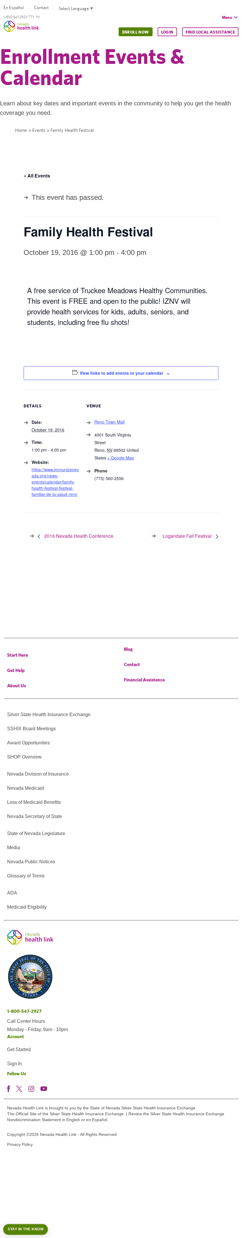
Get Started (19, 1049)
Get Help (16, 670)
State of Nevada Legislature (36, 833)
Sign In (14, 1063)
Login (167, 32)
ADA (12, 892)
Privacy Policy (20, 1144)
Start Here (17, 655)
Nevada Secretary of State (34, 816)
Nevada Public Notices (31, 861)
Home (21, 130)
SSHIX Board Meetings (31, 728)
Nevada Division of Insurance (38, 773)
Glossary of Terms (26, 875)
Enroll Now (135, 32)
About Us (16, 685)
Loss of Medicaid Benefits (34, 802)
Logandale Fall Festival (188, 535)
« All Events (37, 175)
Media (13, 847)
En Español (14, 7)
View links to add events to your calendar (121, 373)
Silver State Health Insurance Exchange (49, 714)
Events (38, 130)
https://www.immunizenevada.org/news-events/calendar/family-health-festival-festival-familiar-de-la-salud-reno (55, 482)
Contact (41, 7)
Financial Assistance (144, 680)
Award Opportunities (28, 742)
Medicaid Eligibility (27, 907)
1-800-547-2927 (24, 1011)
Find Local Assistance (210, 32)
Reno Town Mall (109, 422)
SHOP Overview (24, 756)
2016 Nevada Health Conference (78, 535)
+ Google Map (120, 458)
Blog (128, 649)
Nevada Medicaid (25, 788)
